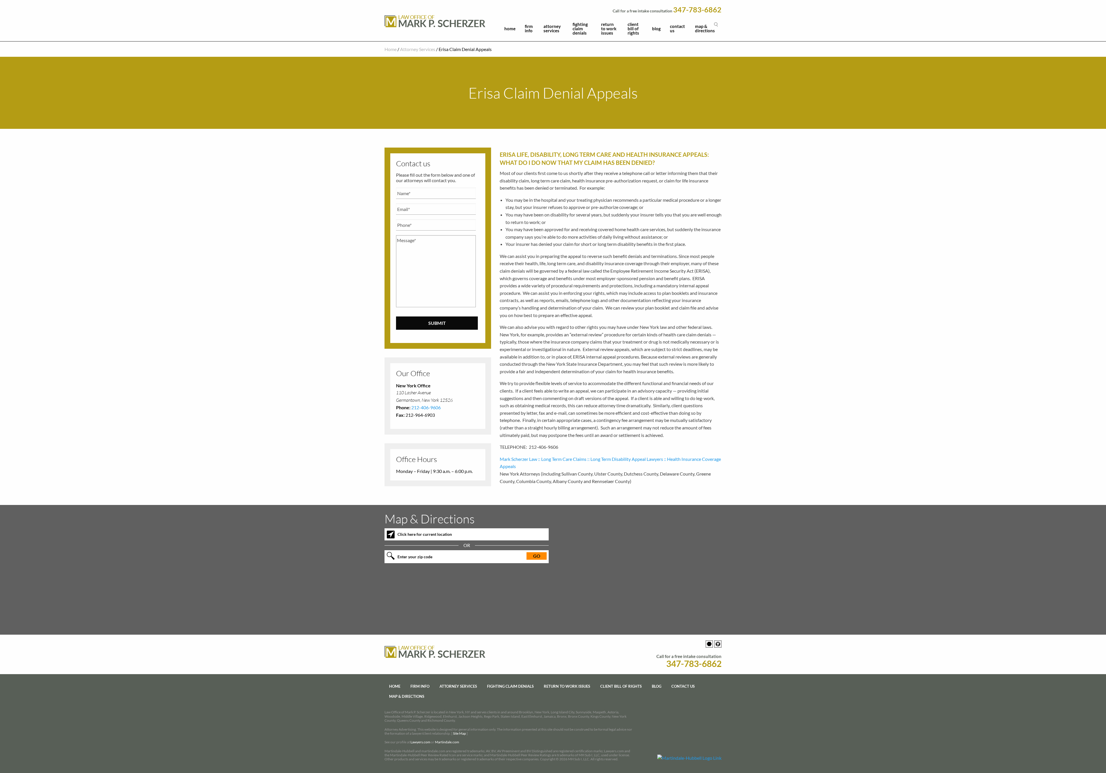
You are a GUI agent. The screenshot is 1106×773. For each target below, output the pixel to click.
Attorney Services (552, 28)
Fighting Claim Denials (580, 28)
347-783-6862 (697, 10)
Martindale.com (447, 742)
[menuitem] (510, 30)
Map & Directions (705, 28)
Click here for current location (424, 534)
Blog (656, 28)
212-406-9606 (426, 407)
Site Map (459, 733)
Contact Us (677, 28)
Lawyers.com (420, 742)
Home (510, 28)
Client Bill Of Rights (633, 28)
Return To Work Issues (608, 28)
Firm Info (529, 28)
